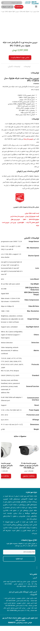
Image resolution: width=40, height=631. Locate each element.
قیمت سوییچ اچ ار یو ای (32, 216)
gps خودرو (21, 222)
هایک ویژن (36, 12)
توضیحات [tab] (27, 66)
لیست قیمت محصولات (7, 7)
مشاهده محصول (29, 476)
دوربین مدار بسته (28, 139)
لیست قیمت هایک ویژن (32, 213)
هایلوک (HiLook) (24, 12)
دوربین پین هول (15, 219)
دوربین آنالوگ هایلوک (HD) (12, 12)
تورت (3, 12)
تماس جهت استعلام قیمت (20, 57)
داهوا (24, 219)
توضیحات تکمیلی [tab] (14, 66)
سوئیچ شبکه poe (34, 219)
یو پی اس (13, 222)
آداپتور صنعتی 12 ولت (32, 222)
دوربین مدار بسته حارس (17, 216)
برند (31, 12)
